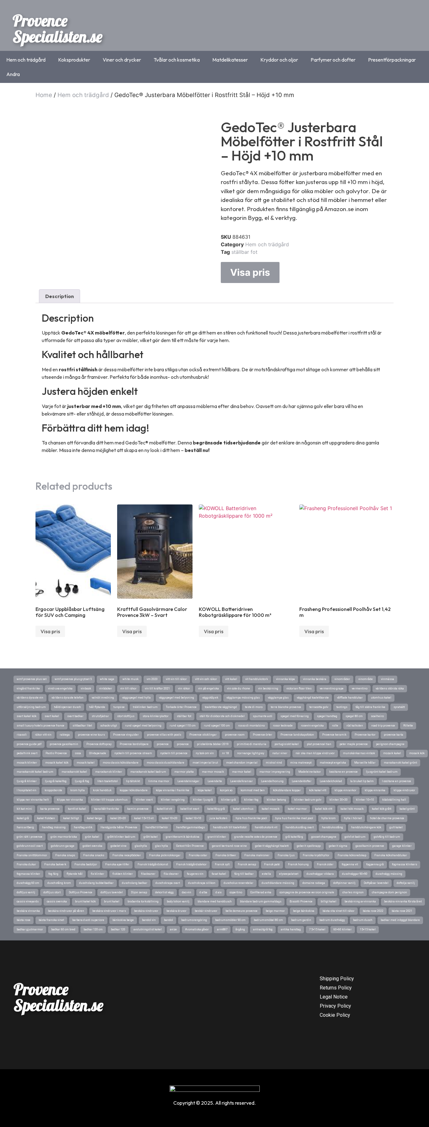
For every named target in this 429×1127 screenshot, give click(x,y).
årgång (240, 929)
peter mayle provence (353, 744)
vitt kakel (231, 679)
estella (266, 873)
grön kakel (92, 836)
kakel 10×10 (193, 818)
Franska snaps (65, 855)
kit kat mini (24, 808)
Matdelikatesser (230, 60)
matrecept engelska (333, 762)
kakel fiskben (46, 818)
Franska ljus (286, 855)
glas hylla (161, 845)
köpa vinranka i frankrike (172, 790)
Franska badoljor (85, 864)
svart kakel (52, 716)
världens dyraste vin (30, 697)
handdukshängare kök (366, 827)
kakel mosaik (271, 808)
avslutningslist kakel (147, 929)
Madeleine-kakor (309, 771)
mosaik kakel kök (56, 762)
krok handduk (102, 790)
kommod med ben (253, 790)
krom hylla (77, 790)
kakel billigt (71, 818)
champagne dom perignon (389, 892)
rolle (335, 725)
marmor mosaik (213, 771)
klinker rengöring (173, 799)
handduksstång (332, 827)
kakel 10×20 (169, 818)
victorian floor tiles (299, 688)
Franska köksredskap (352, 855)
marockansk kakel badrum (148, 771)
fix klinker (97, 873)
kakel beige (94, 818)
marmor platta (184, 771)
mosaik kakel (86, 762)
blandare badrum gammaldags (260, 901)
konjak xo (226, 790)
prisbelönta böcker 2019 (213, 744)
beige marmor (275, 910)
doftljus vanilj (26, 892)
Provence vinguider (126, 734)
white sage (107, 679)
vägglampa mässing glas (243, 697)
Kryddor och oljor (279, 60)
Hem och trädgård (26, 60)
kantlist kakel (77, 808)
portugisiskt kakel (286, 744)
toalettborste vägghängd (221, 707)
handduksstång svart (299, 827)
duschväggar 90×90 (354, 873)
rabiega (65, 734)
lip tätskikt (133, 781)
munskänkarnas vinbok (359, 753)
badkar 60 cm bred (63, 929)
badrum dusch (362, 920)
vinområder (342, 679)
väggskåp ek (210, 697)
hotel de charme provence (387, 818)
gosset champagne (323, 836)
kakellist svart (189, 808)
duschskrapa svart (167, 883)
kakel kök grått (381, 808)
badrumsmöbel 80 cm (268, 920)
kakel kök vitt (323, 808)
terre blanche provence (286, 707)
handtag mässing (54, 827)
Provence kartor (365, 734)
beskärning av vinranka (360, 901)
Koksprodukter (74, 60)
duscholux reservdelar (238, 883)
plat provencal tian (319, 744)
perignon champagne (390, 744)
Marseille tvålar (365, 762)
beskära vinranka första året (403, 901)
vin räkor (184, 688)
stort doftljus (125, 716)
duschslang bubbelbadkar (96, 883)
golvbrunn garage (62, 845)
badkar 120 (118, 929)
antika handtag (291, 929)
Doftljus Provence (80, 892)
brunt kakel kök (85, 901)
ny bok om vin (205, 753)
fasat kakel (219, 873)
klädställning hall (394, 799)
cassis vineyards (28, 901)
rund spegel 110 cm (183, 725)
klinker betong (276, 799)
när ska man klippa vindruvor (315, 753)
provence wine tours (91, 734)
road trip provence (383, 725)
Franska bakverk (55, 864)
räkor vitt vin (43, 734)
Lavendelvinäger (188, 781)
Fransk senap (247, 864)
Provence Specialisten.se (57, 28)
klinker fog (251, 799)
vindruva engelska (60, 688)
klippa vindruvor (404, 790)
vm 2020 (152, 679)
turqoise (119, 707)
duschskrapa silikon (201, 883)
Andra (13, 74)
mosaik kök (417, 753)
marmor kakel (241, 771)
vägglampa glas (278, 697)
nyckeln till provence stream (133, 753)
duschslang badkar (134, 883)
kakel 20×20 (118, 818)
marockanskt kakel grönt (400, 762)
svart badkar (75, 716)
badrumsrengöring (194, 920)
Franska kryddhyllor (316, 855)
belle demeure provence (241, 910)
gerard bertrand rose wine (229, 845)
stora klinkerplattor (156, 716)
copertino (236, 892)
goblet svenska (92, 845)
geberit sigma (338, 845)
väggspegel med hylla (136, 697)
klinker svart (144, 799)
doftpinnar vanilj (344, 883)
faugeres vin (195, 873)
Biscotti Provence (301, 901)
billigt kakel (328, 901)
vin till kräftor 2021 (157, 688)
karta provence (50, 808)
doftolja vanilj (406, 883)
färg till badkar (244, 873)
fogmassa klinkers (404, 864)
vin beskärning (268, 688)
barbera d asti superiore (88, 920)
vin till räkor (128, 688)
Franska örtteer (225, 855)
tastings (341, 707)
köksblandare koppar (287, 790)
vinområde (365, 679)
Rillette (408, 725)
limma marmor (158, 781)
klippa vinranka (375, 790)
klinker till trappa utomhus (109, 799)
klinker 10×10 (365, 799)
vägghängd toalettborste (313, 697)
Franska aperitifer (117, 864)
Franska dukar (26, 864)
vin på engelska (208, 688)
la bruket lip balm (362, 781)
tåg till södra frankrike (370, 707)
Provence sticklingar (203, 734)
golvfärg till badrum (387, 836)
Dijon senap (139, 892)
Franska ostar (198, 855)
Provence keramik (334, 734)
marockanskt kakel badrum (35, 771)
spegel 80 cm (354, 716)
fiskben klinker (122, 873)
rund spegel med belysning (143, 725)
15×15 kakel (368, 929)
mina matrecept (301, 762)
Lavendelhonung (272, 781)
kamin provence (138, 808)
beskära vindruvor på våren (66, 910)
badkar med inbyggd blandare (400, 920)
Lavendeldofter (302, 781)
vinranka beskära (314, 679)
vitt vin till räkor (176, 679)
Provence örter (262, 734)
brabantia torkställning (143, 901)
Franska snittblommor (32, 855)
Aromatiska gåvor (197, 929)
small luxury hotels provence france (40, 725)
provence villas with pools (164, 734)
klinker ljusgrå (203, 799)
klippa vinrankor (345, 790)
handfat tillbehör (156, 827)
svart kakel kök (26, 716)
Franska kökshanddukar (390, 855)
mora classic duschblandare (165, 762)
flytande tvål (75, 873)
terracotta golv (318, 707)
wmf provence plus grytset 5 (73, 679)
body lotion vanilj (178, 901)
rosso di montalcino (251, 725)
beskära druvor (176, 910)
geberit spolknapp (309, 845)
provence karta (393, 734)
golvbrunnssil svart (30, 845)
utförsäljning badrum (31, 707)
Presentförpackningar (392, 60)
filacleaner (148, 873)
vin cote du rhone (238, 688)
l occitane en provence (396, 781)
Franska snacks (93, 855)
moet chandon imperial (242, 762)
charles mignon (353, 892)
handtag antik (83, 827)
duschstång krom (59, 883)
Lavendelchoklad (331, 781)
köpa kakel (205, 790)
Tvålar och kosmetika (177, 60)
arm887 (222, 929)
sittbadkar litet (82, 725)
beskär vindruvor (206, 910)
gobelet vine (119, 845)
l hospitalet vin (26, 790)
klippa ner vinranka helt (33, 799)
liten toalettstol (107, 781)
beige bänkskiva (303, 910)
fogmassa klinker (28, 873)
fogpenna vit (350, 864)
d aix (218, 892)
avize (173, 929)
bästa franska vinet (51, 920)
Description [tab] (59, 296)
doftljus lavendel (111, 892)
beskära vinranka (28, 910)
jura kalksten (218, 818)
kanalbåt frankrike (106, 808)
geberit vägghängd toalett (272, 845)
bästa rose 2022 (373, 910)
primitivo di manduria (251, 744)
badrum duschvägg (332, 920)
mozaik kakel (392, 753)
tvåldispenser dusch (67, 707)
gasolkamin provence (370, 845)
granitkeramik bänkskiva (182, 836)
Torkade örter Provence (181, 707)
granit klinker (217, 836)
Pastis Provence (56, 753)
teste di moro (254, 707)
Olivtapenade (97, 753)
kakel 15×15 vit (144, 818)
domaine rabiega (313, 883)
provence (163, 744)
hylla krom (328, 818)
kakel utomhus (243, 808)
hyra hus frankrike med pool (294, 818)
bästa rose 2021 (402, 910)
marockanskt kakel (74, 771)
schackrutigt (108, 725)
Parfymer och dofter (333, 60)
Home (43, 95)
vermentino (359, 688)
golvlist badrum (355, 836)
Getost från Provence (190, 845)
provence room (235, 734)
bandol (168, 920)
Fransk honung (298, 864)
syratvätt (399, 707)
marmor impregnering (274, 771)
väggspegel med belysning (176, 697)
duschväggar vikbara (320, 873)
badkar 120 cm (93, 929)
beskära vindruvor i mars (109, 910)
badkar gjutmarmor (30, 929)
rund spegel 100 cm (217, 725)
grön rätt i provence (29, 836)
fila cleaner (171, 873)
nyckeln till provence (173, 753)
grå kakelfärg (294, 836)
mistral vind (274, 762)
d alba (203, 892)
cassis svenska (57, 901)
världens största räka (390, 688)
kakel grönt (407, 808)
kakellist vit (164, 808)
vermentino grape (332, 688)
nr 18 (225, 753)
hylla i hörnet (353, 818)
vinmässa (387, 679)
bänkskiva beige (123, 920)
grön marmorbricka (64, 836)
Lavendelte (215, 781)
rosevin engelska (312, 725)
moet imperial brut (205, 762)
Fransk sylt (222, 864)
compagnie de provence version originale (307, 892)
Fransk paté (272, 864)
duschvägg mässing (389, 873)
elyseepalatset (288, 873)
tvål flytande (97, 707)
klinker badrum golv (307, 799)
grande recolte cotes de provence (255, 836)
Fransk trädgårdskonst (153, 864)
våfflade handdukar (350, 697)
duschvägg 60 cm (28, 883)
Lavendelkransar (241, 781)
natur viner (279, 753)
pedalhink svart (27, 753)
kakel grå (23, 818)
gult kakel (396, 827)
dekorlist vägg (164, 892)
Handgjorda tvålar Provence (118, 827)
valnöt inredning (103, 697)
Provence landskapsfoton (297, 734)
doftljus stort (52, 892)
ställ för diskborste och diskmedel (222, 716)
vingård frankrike (28, 688)
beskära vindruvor (146, 910)
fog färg (53, 873)
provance (183, 744)
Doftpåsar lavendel (376, 883)
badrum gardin (301, 920)
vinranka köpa (285, 679)
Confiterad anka (260, 892)
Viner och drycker (122, 60)
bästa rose (23, 920)
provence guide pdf (29, 744)
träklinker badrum (145, 707)
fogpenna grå (375, 864)
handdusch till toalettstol (230, 827)
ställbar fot (244, 252)
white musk (130, 679)
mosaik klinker (27, 762)
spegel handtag (327, 716)
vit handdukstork (256, 679)
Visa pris (250, 272)
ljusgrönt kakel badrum (382, 771)
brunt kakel (111, 901)
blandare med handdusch (215, 901)
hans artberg (25, 827)
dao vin (186, 892)
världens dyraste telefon (68, 697)
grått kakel (151, 836)
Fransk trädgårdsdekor (191, 864)
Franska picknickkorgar (165, 855)
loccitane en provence (343, 771)
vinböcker (105, 688)
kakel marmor (297, 808)
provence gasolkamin (64, 744)
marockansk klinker (108, 771)
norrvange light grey (250, 753)
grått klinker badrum (121, 836)
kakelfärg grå (216, 808)
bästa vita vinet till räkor (339, 910)
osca (78, 753)
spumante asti (262, 716)
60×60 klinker (343, 929)
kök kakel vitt (317, 790)
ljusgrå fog (82, 781)
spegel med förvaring (294, 716)
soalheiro (377, 716)
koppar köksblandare (134, 790)
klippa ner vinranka (70, 799)
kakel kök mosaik (352, 808)
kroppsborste (53, 790)
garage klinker (402, 845)
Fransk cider (325, 864)
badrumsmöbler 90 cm (230, 920)
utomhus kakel (381, 697)
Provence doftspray (98, 744)
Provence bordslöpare (134, 744)
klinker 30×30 (338, 799)
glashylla (141, 845)
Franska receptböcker (126, 855)
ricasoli (22, 734)
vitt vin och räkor (206, 679)
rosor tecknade (283, 725)
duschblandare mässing (278, 883)
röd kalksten (354, 725)
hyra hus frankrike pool (251, 818)
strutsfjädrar (100, 716)
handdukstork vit (266, 827)
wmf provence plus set (31, 679)
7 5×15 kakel (317, 929)
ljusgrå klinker (27, 781)
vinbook (86, 688)
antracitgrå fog (263, 929)
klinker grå (228, 799)
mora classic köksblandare (120, 762)
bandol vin (149, 920)
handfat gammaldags (190, 827)
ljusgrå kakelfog (56, 781)
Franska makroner (256, 855)
